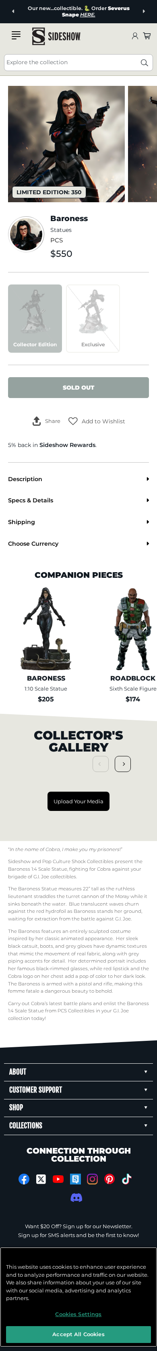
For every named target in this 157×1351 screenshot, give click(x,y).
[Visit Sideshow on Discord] (75, 1198)
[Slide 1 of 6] (66, 144)
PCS (56, 240)
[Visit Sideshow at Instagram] (92, 1179)
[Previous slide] (13, 11)
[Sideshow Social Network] (75, 1179)
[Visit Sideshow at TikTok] (126, 1179)
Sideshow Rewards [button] (67, 445)
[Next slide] (143, 11)
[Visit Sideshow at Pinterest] (109, 1179)
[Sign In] (135, 36)
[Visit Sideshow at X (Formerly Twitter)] (41, 1179)
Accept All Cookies (78, 1334)
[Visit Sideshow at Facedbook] (24, 1179)
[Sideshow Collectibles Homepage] (56, 36)
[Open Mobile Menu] (16, 35)
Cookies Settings (78, 1314)
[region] (78, 1297)
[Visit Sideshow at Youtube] (58, 1179)
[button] (96, 421)
